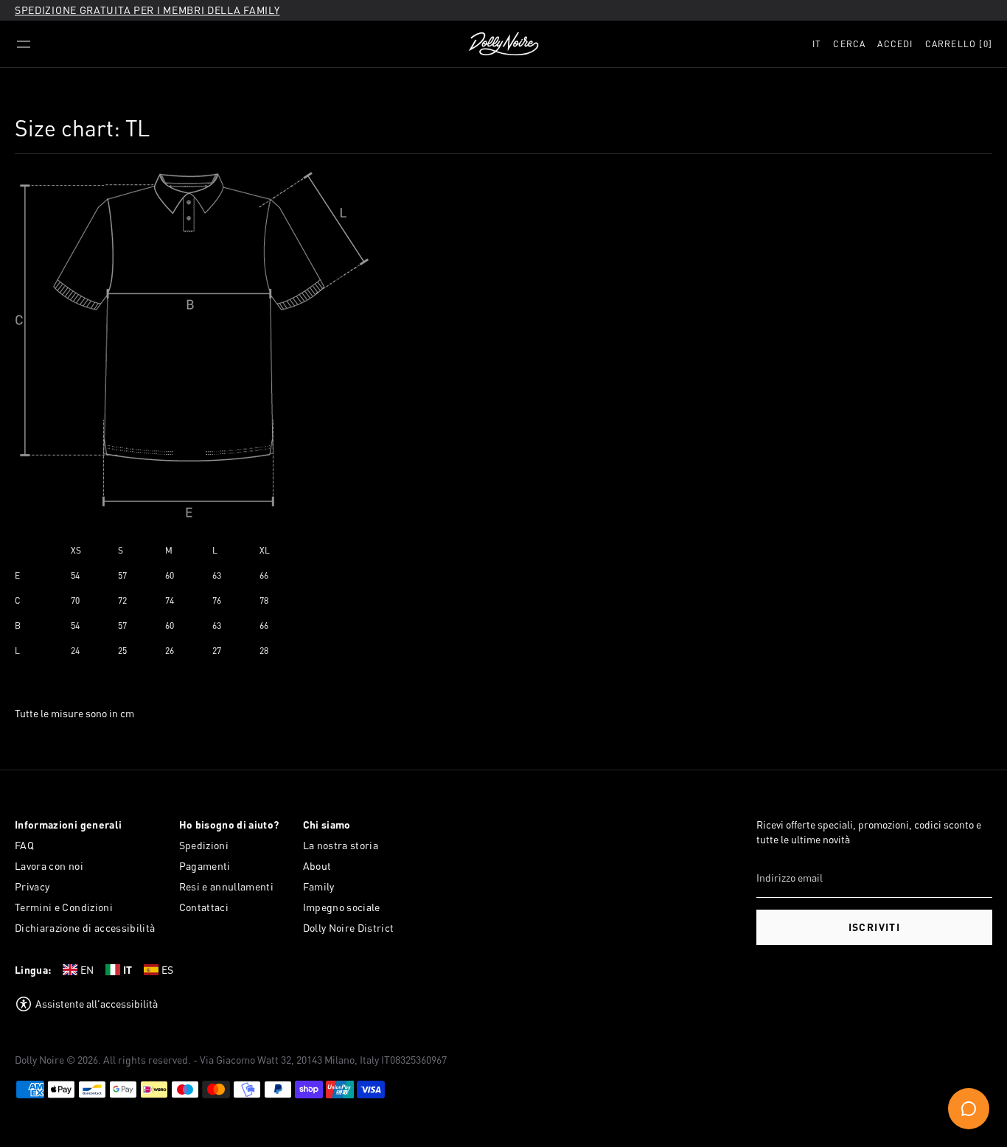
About (317, 866)
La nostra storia (341, 845)
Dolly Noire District (348, 927)
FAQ (24, 845)
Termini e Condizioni (64, 907)
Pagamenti (205, 866)
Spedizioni (204, 845)
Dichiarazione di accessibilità (85, 927)
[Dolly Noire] (503, 44)
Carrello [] (958, 43)
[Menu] (23, 44)
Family (319, 886)
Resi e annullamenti (226, 886)
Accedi (895, 43)
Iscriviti (875, 927)
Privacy (32, 886)
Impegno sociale (341, 907)
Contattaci (204, 907)
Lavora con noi (49, 866)
